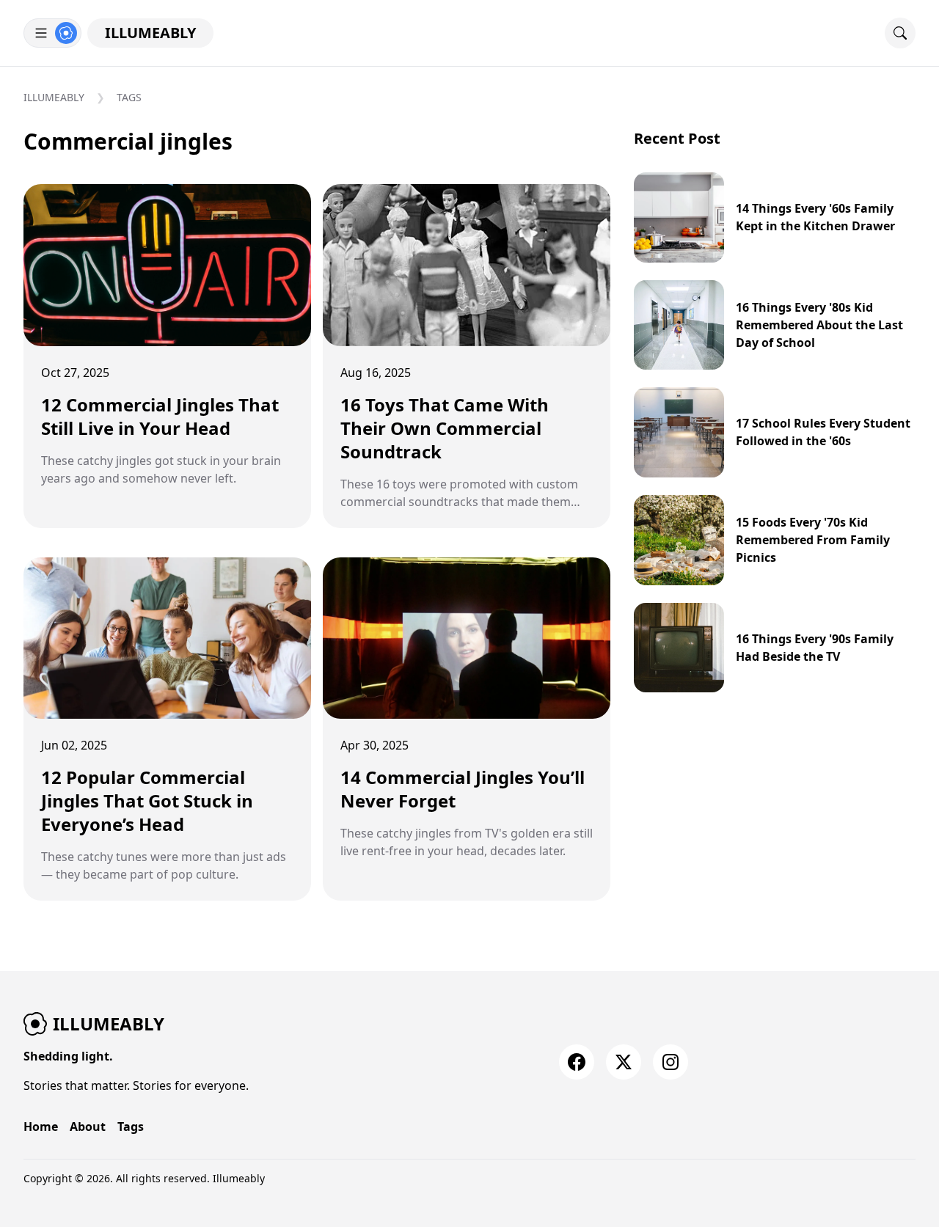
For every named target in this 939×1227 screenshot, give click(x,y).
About (88, 1126)
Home (40, 1126)
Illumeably (150, 33)
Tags (129, 97)
